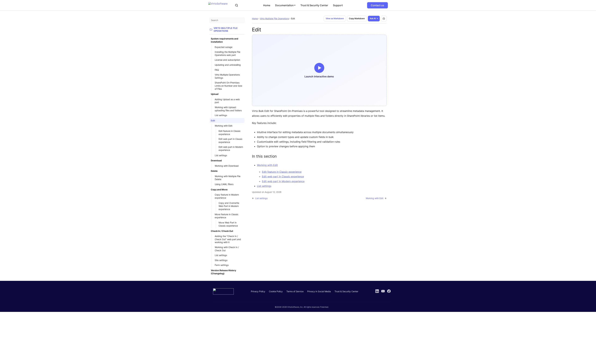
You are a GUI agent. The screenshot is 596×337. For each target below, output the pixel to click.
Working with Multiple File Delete (227, 178)
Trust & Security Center (314, 5)
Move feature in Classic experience (226, 216)
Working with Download (227, 165)
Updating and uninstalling (228, 64)
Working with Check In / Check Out (227, 249)
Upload (214, 94)
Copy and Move (219, 189)
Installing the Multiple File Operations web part (227, 53)
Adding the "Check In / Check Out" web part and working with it (228, 239)
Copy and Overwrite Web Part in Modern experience (229, 206)
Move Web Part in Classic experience (228, 224)
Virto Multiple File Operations (274, 18)
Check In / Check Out (222, 231)
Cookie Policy (276, 291)
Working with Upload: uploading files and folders (228, 109)
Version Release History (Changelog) (223, 272)
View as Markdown (335, 18)
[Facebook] (389, 291)
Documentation (285, 5)
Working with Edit (223, 125)
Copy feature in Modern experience (227, 196)
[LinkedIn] (377, 291)
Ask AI (373, 18)
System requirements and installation (224, 40)
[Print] (384, 18)
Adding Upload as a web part (227, 101)
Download (216, 160)
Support (338, 5)
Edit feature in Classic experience (230, 132)
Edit (213, 120)
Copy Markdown (357, 18)
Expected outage (223, 47)
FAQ (217, 69)
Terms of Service (295, 291)
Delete (214, 171)
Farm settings (222, 265)
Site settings (221, 260)
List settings (221, 115)
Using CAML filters (224, 184)
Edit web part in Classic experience (230, 140)
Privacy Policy (258, 291)
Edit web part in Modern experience (231, 148)
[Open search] (236, 5)
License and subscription (227, 60)
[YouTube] (383, 291)
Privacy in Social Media (319, 291)
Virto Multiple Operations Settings (227, 76)
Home (266, 5)
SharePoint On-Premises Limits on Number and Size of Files (228, 85)
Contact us (377, 5)
